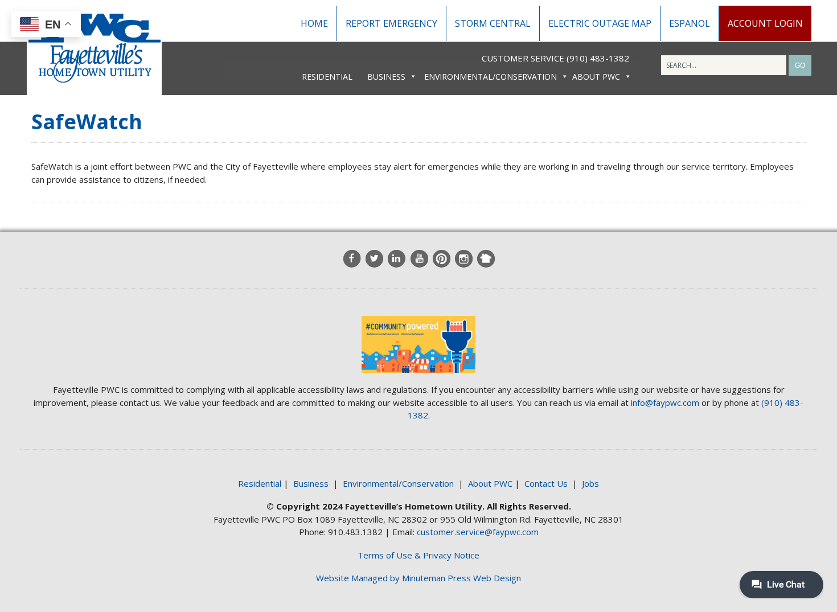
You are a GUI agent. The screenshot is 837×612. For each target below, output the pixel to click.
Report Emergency (391, 23)
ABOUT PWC (596, 76)
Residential (259, 483)
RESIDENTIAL (327, 76)
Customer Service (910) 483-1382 (555, 58)
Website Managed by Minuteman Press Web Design (418, 578)
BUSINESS (386, 76)
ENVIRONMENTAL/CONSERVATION (490, 76)
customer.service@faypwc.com (478, 531)
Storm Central (493, 23)
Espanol (689, 23)
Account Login (765, 23)
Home (314, 23)
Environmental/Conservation (398, 483)
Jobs (590, 483)
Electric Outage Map (599, 23)
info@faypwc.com (665, 402)
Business (311, 483)
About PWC (490, 483)
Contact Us (546, 483)
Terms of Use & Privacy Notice (418, 555)
